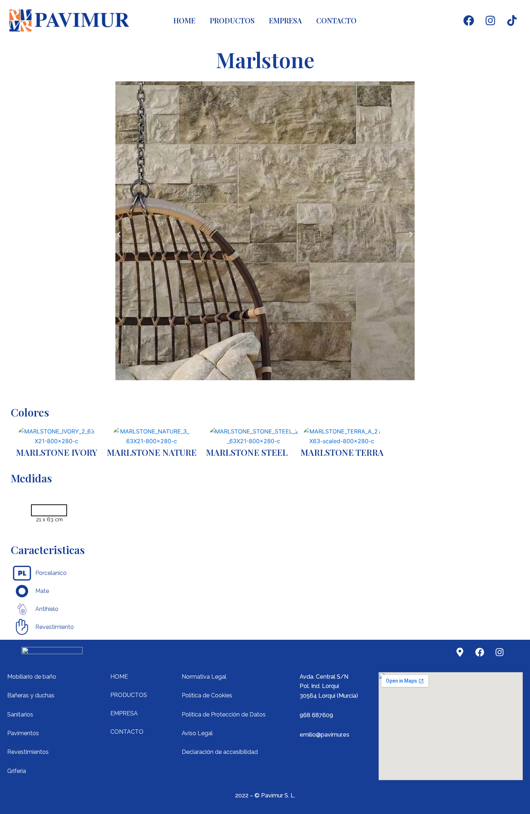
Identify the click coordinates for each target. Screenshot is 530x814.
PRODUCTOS (232, 20)
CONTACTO (336, 20)
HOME (184, 20)
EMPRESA (285, 20)
